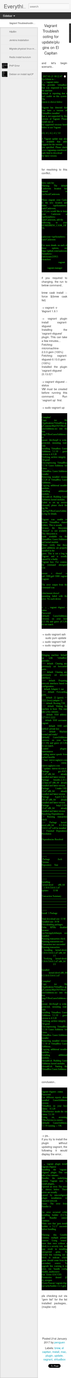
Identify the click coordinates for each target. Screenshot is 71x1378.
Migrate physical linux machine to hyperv (30, 48)
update (58, 1355)
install (55, 1352)
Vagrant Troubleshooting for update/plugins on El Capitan (50, 39)
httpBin (12, 31)
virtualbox (60, 1359)
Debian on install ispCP (21, 74)
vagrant (47, 1359)
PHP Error (14, 65)
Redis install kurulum (20, 57)
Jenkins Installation (19, 40)
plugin (49, 1355)
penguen (59, 1342)
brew (57, 1348)
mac (63, 1352)
